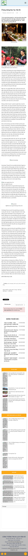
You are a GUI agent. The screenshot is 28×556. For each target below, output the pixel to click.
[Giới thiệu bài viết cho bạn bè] (20, 14)
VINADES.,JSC (14, 550)
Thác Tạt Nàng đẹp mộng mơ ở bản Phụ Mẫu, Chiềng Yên (16, 419)
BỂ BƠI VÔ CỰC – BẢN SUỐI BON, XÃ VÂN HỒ (19, 481)
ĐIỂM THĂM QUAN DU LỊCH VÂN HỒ (14, 415)
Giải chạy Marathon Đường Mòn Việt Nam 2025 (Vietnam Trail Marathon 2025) (16, 374)
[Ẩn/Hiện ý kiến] (12, 305)
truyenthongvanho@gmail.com (15, 542)
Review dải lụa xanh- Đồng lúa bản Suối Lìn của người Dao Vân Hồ (16, 458)
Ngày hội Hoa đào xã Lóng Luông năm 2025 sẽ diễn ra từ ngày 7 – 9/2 (16, 396)
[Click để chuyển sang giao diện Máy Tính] (5, 554)
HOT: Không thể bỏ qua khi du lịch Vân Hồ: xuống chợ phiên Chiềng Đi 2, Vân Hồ (16, 431)
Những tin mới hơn (12, 319)
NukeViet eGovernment (14, 548)
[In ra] (23, 14)
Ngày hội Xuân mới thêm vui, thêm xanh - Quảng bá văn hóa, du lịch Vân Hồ (19, 499)
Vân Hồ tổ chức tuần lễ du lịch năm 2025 (16, 392)
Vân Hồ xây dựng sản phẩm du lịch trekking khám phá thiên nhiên (19, 477)
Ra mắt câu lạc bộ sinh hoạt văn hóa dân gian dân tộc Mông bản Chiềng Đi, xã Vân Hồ (16, 400)
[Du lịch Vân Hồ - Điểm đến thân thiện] (4, 2)
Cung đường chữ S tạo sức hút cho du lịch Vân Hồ (19, 487)
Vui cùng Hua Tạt (12, 453)
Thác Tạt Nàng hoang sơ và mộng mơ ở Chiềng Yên (16, 443)
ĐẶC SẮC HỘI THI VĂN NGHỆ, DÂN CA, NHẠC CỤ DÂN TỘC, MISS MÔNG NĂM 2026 (19, 493)
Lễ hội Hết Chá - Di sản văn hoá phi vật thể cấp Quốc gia (16, 389)
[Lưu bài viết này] (25, 14)
